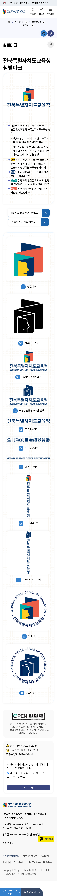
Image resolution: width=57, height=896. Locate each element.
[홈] (9, 22)
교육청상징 (36, 22)
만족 (26, 773)
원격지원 (45, 856)
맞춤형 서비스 (31, 892)
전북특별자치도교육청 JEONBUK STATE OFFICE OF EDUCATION (14, 11)
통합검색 (33, 13)
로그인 (41, 13)
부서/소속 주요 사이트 (9, 892)
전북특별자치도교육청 (28, 804)
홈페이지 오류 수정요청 (13, 862)
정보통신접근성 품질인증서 (40, 862)
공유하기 (51, 44)
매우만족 (13, 773)
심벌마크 (27, 25)
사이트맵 (50, 13)
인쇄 (44, 33)
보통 (36, 773)
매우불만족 (20, 777)
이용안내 (7, 843)
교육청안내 (19, 22)
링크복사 (51, 33)
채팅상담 (49, 838)
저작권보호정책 (30, 856)
